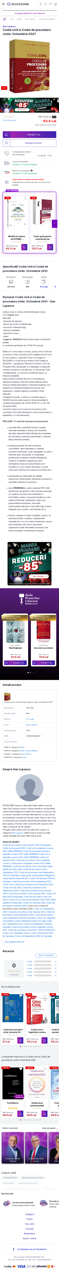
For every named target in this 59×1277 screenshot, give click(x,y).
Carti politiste (50, 1189)
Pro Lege (44, 287)
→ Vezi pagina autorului (13, 942)
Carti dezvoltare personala (32, 1178)
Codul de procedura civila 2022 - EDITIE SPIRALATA (31, 930)
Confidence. (13, 1103)
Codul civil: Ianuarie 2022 (35, 903)
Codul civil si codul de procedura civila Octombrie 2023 (28, 884)
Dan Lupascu (9, 26)
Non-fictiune (26, 754)
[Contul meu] (41, 4)
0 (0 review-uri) (9, 120)
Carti (24, 757)
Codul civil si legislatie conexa (17, 933)
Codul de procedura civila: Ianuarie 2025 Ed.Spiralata (27, 845)
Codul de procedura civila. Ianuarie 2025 (27, 893)
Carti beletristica (10, 1178)
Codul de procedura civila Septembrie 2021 (32, 881)
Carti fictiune (9, 1183)
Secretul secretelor (43, 648)
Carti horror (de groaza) (28, 1183)
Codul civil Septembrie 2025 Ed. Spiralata (33, 936)
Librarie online (4, 19)
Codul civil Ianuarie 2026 (14, 848)
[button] (54, 224)
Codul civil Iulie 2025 (12, 887)
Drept (22, 747)
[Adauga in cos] (24, 247)
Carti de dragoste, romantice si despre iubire (22, 1189)
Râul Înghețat (15, 648)
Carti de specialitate (28, 751)
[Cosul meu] (55, 4)
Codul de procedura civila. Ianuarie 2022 (27, 912)
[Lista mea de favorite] (50, 4)
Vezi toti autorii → (50, 1128)
